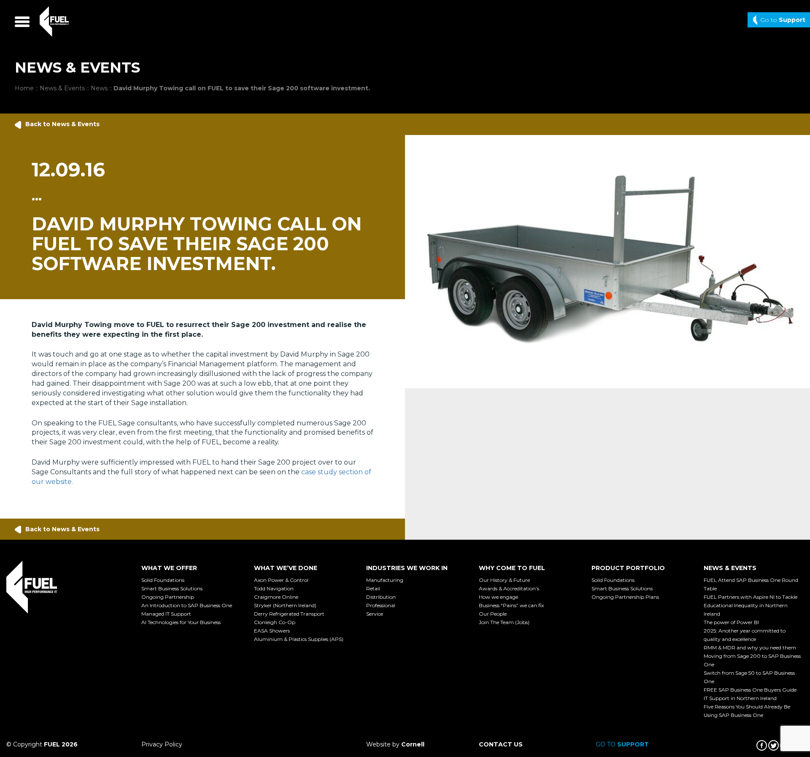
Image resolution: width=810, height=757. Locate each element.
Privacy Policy (161, 744)
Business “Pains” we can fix (511, 605)
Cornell (412, 744)
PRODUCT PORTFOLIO (628, 568)
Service (374, 614)
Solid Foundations (162, 580)
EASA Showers (272, 630)
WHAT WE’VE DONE (285, 568)
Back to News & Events (62, 124)
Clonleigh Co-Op (274, 622)
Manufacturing (384, 580)
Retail (373, 588)
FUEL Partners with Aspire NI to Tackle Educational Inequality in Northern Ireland (750, 605)
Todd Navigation (274, 588)
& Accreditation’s (509, 588)
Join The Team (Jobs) (504, 622)
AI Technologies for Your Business (181, 622)
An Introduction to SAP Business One (186, 605)
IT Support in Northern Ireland (740, 698)
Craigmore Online (276, 597)
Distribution (381, 597)
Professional (380, 605)
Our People (493, 614)
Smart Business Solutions (171, 588)
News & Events (62, 88)
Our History (504, 580)
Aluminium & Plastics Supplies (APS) (298, 639)
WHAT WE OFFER (169, 568)
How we (498, 597)
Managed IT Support (166, 614)
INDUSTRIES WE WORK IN (407, 568)
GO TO (622, 744)
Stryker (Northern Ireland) (285, 605)
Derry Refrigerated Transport (289, 614)
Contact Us (501, 744)
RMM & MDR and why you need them (750, 647)
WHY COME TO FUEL (512, 568)
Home (24, 88)
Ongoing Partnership (167, 597)
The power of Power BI (731, 622)
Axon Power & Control (281, 580)
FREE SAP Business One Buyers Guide (750, 690)
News (99, 88)
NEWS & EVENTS (730, 568)
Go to (782, 20)
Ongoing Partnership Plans (625, 597)
